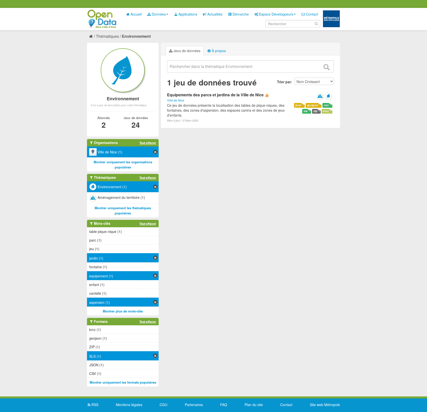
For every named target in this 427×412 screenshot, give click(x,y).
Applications (187, 14)
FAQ (223, 404)
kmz (326, 111)
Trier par (284, 81)
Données (158, 14)
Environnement (136, 36)
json (298, 105)
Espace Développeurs (275, 14)
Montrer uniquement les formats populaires (123, 382)
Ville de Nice (175, 100)
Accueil (135, 14)
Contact (311, 14)
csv (326, 105)
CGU (163, 404)
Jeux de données (186, 50)
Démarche (240, 14)
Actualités (214, 14)
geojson (312, 105)
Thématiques (107, 36)
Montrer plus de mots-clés (123, 311)
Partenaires (194, 404)
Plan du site (254, 404)
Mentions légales (129, 404)
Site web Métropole (325, 404)
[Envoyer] (326, 67)
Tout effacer (147, 143)
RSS (94, 404)
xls (305, 111)
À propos (218, 50)
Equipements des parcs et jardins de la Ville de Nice (215, 95)
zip (315, 111)
